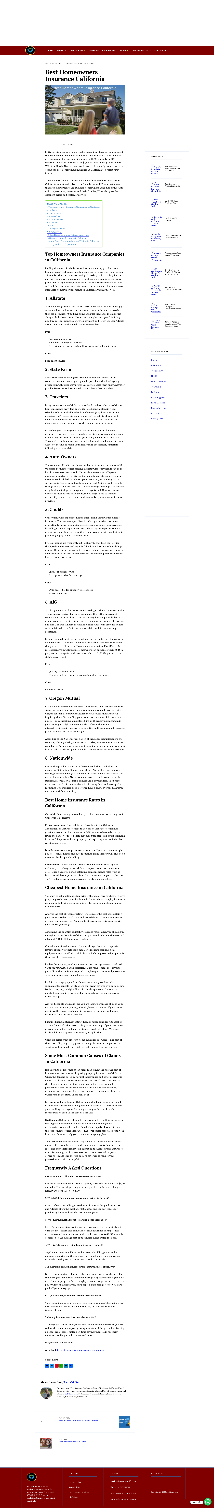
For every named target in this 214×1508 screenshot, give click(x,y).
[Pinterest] (57, 1366)
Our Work (94, 50)
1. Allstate (53, 210)
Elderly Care (157, 419)
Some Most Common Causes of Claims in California (74, 241)
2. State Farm (55, 213)
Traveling (156, 387)
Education (156, 365)
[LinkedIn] (66, 1366)
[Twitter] (52, 1366)
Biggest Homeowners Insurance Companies (80, 1350)
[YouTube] (165, 1482)
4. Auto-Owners (55, 219)
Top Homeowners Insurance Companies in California (74, 207)
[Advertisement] (107, 26)
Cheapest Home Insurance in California (68, 238)
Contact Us (160, 50)
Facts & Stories (158, 403)
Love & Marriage (159, 408)
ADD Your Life (71, 1394)
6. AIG (51, 226)
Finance (92, 63)
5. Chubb (53, 223)
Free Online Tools (141, 50)
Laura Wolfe (58, 63)
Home (50, 50)
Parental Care (158, 413)
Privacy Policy (75, 1482)
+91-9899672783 (123, 1487)
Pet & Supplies (158, 397)
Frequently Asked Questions (62, 244)
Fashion (155, 392)
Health (154, 376)
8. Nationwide (55, 232)
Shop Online (108, 50)
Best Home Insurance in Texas (72, 1440)
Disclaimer (73, 1497)
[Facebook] (47, 1366)
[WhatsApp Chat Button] (208, 1502)
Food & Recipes (158, 381)
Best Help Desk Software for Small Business (78, 1419)
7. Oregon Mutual (57, 229)
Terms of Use (74, 1487)
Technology (157, 371)
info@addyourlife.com (126, 1481)
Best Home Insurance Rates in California (69, 235)
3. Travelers (54, 216)
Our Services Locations (79, 1492)
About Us (61, 50)
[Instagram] (161, 1482)
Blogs (123, 50)
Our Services (77, 50)
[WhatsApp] (61, 1366)
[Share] (71, 1366)
